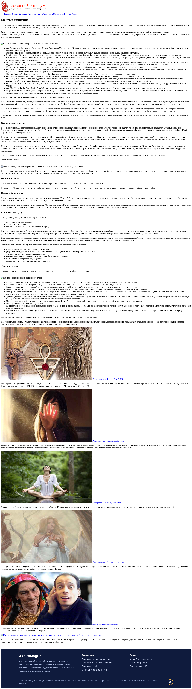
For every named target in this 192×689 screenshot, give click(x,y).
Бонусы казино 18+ (139, 666)
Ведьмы (67, 14)
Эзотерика (48, 14)
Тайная (15, 14)
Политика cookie (90, 666)
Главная (7, 14)
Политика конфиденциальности (97, 659)
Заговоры (23, 14)
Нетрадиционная (35, 14)
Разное (75, 14)
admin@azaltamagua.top (141, 659)
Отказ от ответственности (94, 670)
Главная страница (138, 663)
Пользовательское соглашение (97, 663)
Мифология (58, 14)
